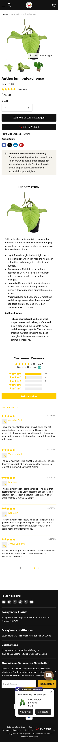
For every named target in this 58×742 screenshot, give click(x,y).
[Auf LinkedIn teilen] (15, 145)
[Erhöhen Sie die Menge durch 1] (29, 108)
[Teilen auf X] (9, 145)
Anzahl (5, 101)
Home (5, 14)
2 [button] (25, 568)
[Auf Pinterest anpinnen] (21, 145)
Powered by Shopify (29, 737)
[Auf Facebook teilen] (4, 145)
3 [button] (30, 568)
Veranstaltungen (17, 171)
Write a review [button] (29, 396)
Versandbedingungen (12, 730)
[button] (9, 66)
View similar (25, 712)
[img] (8, 416)
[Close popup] (51, 692)
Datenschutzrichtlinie (16, 727)
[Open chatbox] (49, 675)
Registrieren (47, 683)
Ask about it (43, 712)
